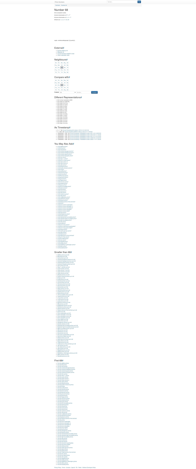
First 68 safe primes (62, 438)
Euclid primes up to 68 (62, 279)
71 (56, 70)
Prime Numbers (59, 2)
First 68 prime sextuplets (63, 426)
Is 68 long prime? (61, 189)
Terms (63, 467)
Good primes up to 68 (62, 287)
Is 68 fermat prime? (62, 174)
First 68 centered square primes (65, 371)
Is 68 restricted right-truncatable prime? (67, 218)
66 (56, 67)
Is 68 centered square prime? (64, 154)
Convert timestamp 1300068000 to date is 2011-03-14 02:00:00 (85, 133)
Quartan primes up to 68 (63, 324)
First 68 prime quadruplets (63, 421)
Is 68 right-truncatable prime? (64, 220)
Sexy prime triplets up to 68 (64, 336)
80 (67, 72)
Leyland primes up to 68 (63, 296)
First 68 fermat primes (62, 391)
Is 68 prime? (60, 203)
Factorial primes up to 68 (63, 281)
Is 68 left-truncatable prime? (64, 186)
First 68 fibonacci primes (63, 392)
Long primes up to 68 (62, 298)
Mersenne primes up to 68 (63, 302)
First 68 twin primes (62, 453)
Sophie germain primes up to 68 (65, 339)
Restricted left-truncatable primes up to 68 (67, 325)
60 (67, 62)
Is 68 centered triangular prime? (65, 155)
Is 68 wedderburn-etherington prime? (66, 244)
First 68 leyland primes (62, 404)
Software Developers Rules (89, 467)
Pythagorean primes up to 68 (64, 322)
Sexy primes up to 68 (62, 333)
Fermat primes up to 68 (63, 282)
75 (67, 70)
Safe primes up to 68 (62, 330)
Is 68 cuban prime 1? (62, 162)
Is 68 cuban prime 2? (62, 163)
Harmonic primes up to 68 (63, 290)
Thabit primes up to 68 (62, 342)
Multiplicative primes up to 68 (64, 305)
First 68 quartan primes (63, 432)
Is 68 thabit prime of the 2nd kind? (65, 235)
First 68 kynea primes (62, 401)
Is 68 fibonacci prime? (62, 175)
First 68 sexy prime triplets (63, 444)
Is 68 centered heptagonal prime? (65, 152)
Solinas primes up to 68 (63, 337)
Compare (56, 92)
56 (56, 62)
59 (65, 62)
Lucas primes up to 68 (62, 299)
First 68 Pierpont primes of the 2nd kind (67, 418)
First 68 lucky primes (62, 409)
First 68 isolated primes (63, 400)
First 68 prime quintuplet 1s (64, 423)
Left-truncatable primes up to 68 (65, 294)
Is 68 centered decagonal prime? (65, 151)
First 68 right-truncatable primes (65, 437)
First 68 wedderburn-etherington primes (67, 461)
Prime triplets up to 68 (62, 319)
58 (62, 62)
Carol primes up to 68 (62, 258)
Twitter (79, 467)
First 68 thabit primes (62, 450)
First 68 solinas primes (62, 446)
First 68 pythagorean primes (64, 430)
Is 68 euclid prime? (62, 171)
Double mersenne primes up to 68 (65, 276)
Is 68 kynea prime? (62, 185)
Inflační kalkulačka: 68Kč (63, 55)
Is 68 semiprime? (61, 223)
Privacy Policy (57, 467)
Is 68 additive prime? (62, 146)
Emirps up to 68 (61, 278)
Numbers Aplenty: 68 (62, 50)
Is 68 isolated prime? (62, 183)
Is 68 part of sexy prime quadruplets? (66, 226)
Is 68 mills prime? (61, 195)
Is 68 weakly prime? (62, 243)
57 (59, 62)
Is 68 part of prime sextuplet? (64, 209)
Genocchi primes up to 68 (63, 285)
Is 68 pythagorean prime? (63, 214)
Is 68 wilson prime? (62, 246)
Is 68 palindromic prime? (63, 198)
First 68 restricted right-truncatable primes (67, 435)
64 (64, 65)
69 (65, 67)
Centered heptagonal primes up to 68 (66, 261)
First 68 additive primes (63, 363)
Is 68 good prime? (61, 178)
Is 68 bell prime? (61, 148)
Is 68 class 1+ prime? (62, 159)
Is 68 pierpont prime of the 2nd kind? (66, 201)
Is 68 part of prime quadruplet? (64, 205)
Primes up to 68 (61, 311)
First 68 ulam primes (62, 456)
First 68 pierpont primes (63, 417)
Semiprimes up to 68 (62, 331)
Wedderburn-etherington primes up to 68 (67, 353)
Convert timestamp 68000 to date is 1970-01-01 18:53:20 (78, 131)
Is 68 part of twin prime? (63, 237)
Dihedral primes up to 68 (63, 275)
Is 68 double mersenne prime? (64, 168)
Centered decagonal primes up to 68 (66, 259)
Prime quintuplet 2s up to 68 (64, 316)
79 (65, 72)
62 (59, 65)
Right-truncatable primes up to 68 (65, 328)
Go (139, 2)
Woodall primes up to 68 (63, 356)
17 (69, 15)
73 (62, 70)
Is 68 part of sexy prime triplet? (64, 228)
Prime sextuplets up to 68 (63, 317)
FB (76, 467)
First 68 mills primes (62, 412)
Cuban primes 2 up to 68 (63, 271)
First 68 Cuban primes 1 (63, 378)
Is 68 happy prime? (62, 180)
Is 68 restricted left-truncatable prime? (66, 217)
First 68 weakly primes (62, 460)
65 (67, 65)
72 (58, 70)
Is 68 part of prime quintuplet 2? (65, 208)
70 (67, 67)
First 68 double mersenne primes (65, 384)
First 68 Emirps (61, 386)
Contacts (68, 467)
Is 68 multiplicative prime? (63, 197)
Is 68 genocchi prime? (62, 177)
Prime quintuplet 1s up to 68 (64, 314)
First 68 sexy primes (62, 441)
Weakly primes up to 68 (63, 351)
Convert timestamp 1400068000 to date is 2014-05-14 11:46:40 (85, 135)
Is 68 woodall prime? (62, 247)
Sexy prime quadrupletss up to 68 (65, 334)
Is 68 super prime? (62, 232)
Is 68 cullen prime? (62, 165)
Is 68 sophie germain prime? (64, 231)
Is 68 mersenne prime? (63, 194)
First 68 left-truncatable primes (64, 403)
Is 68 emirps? (60, 169)
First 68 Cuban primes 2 (63, 380)
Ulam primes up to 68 (62, 348)
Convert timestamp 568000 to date (65, 53)
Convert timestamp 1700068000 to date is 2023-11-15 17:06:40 (85, 139)
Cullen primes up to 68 (62, 273)
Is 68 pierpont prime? (62, 200)
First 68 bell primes (62, 364)
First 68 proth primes (62, 429)
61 (56, 65)
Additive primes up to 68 (63, 255)
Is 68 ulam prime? (61, 240)
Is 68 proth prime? (61, 212)
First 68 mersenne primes (63, 410)
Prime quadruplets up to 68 (64, 313)
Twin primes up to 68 (62, 345)
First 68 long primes (62, 406)
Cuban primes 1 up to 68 (63, 270)
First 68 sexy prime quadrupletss (65, 443)
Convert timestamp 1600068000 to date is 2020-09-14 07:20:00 (85, 138)
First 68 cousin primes (62, 377)
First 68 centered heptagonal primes (66, 369)
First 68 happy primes (62, 397)
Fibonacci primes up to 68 (63, 284)
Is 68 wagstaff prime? (62, 241)
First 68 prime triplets (62, 427)
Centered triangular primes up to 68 (66, 264)
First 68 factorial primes (63, 389)
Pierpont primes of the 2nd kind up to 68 (67, 310)
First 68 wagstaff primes (63, 458)
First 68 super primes (62, 449)
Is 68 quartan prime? (62, 215)
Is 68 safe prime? (61, 221)
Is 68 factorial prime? (62, 172)
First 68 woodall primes (63, 464)
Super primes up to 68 (62, 340)
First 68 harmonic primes (63, 398)
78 (61, 72)
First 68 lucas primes (62, 407)
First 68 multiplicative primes (64, 414)
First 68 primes (61, 420)
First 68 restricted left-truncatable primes (67, 433)
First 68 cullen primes (62, 381)
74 (65, 70)
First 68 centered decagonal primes (66, 368)
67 (59, 67)
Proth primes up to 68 (62, 321)
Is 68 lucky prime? (61, 192)
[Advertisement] (98, 29)
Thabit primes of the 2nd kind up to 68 (66, 344)
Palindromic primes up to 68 (64, 307)
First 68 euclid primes (62, 387)
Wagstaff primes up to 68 (63, 350)
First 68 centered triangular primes (65, 372)
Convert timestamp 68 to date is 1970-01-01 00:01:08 (76, 130)
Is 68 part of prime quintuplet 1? (65, 206)
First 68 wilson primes (62, 463)
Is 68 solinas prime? (62, 229)
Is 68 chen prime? (61, 157)
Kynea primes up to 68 (62, 293)
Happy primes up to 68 (62, 288)
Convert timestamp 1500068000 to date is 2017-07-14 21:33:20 (85, 136)
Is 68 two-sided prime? (62, 238)
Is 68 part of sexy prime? (63, 224)
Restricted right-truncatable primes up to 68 (67, 327)
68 (61, 67)
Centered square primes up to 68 (65, 262)
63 (61, 65)
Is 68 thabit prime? (61, 234)
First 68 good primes (62, 395)
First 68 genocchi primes (63, 394)
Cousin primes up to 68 (63, 268)
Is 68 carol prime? (61, 149)
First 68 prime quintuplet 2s (64, 424)
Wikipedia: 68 (60, 52)
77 (59, 72)
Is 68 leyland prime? (62, 188)
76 (56, 72)
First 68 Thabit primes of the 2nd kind (66, 452)
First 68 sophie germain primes (65, 447)
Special (73, 467)
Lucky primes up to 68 (62, 301)
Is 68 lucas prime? (61, 191)
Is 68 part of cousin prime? (63, 160)
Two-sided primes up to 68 (63, 347)
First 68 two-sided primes (63, 455)
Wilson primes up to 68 (63, 354)
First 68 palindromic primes (64, 415)
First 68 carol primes (62, 366)
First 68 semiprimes (62, 440)
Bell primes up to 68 (62, 256)
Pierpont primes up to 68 (63, 308)
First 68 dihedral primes (63, 383)
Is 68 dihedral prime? (62, 166)
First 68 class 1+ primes (63, 375)
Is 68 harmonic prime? (62, 182)
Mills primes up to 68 (62, 304)
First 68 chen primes (62, 374)
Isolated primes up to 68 (63, 291)
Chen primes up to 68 (62, 265)
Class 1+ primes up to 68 (63, 267)
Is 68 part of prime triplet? (63, 211)
